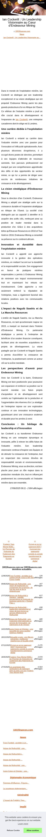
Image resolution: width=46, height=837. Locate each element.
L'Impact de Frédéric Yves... (14, 800)
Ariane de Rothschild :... (12, 760)
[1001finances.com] (23, 7)
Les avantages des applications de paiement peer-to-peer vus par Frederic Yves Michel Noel (21, 669)
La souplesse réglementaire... (15, 789)
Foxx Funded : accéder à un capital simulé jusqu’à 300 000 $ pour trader (21, 577)
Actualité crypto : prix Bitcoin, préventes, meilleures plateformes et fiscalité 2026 (22, 639)
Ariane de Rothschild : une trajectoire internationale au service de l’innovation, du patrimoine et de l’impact (20, 622)
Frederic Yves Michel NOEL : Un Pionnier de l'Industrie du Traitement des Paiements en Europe (9, 551)
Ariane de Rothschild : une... (14, 748)
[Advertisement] (23, 63)
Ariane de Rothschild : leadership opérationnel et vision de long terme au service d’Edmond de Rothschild (20, 611)
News (22, 34)
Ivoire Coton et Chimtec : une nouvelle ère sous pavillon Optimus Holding (21, 631)
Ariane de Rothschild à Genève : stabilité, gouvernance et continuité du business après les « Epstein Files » (21, 599)
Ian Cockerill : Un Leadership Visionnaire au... (21, 37)
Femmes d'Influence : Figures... (16, 783)
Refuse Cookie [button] (13, 830)
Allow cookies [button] (33, 830)
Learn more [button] (23, 824)
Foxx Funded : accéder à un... (15, 743)
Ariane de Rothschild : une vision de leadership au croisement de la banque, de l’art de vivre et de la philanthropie (21, 587)
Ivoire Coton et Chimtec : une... (15, 771)
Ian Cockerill (21, 119)
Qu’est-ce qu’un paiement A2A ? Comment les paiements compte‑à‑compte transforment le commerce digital (35, 552)
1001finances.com (22, 31)
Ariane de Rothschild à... (13, 754)
